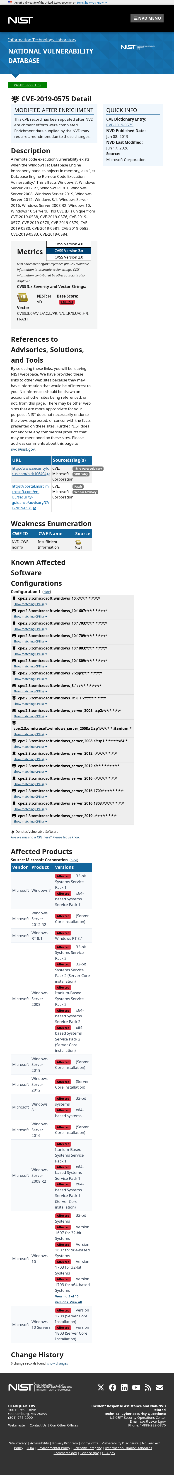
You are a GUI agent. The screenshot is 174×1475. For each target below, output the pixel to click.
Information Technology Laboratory (42, 39)
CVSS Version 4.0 (69, 244)
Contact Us (38, 1425)
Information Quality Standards (128, 1448)
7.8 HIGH (66, 302)
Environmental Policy (54, 1448)
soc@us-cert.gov (153, 1421)
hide (47, 592)
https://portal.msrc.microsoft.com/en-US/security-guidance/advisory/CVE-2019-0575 (31, 497)
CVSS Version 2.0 (69, 257)
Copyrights (89, 1443)
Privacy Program (65, 1443)
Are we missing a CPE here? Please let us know (45, 837)
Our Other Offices (64, 1425)
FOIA (30, 1448)
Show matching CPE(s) (29, 604)
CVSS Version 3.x (69, 250)
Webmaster (17, 1425)
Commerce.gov (65, 1453)
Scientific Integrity (88, 1448)
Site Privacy (18, 1443)
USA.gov (108, 1453)
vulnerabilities (27, 85)
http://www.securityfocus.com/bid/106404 (30, 471)
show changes (57, 1363)
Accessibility (39, 1443)
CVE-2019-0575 (119, 124)
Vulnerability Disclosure (120, 1443)
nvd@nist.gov (23, 449)
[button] (147, 18)
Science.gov (89, 1453)
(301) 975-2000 (20, 1417)
